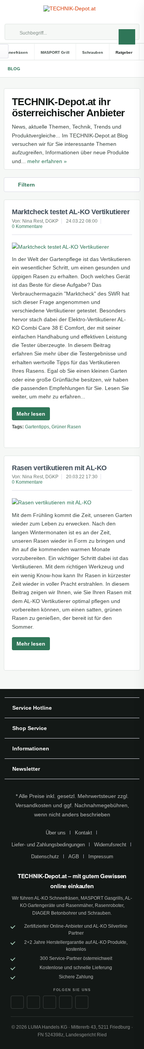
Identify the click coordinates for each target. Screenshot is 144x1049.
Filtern (26, 185)
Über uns (56, 833)
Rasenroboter (109, 905)
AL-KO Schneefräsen (56, 898)
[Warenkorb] (130, 11)
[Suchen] (126, 37)
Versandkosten (33, 805)
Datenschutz (45, 856)
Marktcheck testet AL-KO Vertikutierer (70, 212)
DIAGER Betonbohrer (54, 913)
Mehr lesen (31, 414)
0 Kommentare (27, 226)
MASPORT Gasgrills (102, 898)
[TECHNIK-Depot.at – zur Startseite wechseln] (72, 12)
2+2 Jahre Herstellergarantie (54, 942)
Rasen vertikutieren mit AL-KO (59, 468)
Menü (13, 11)
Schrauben (99, 913)
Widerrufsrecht (110, 844)
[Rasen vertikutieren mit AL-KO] (72, 502)
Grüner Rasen (66, 427)
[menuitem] (13, 11)
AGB (73, 856)
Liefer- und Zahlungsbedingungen (48, 844)
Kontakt (83, 833)
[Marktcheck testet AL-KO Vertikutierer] (72, 247)
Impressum (100, 856)
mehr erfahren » (47, 161)
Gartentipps (37, 427)
